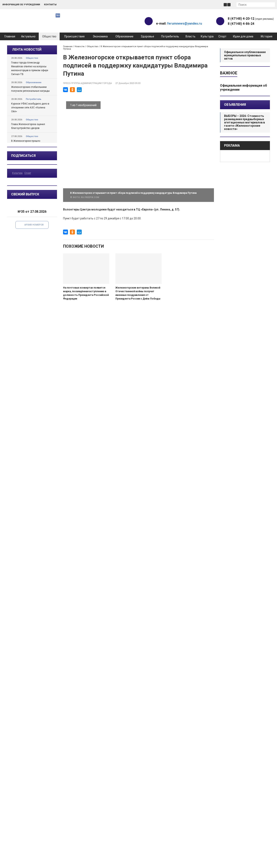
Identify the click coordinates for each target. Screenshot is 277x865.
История (266, 36)
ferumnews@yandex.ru (184, 23)
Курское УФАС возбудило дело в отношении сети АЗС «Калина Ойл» (30, 107)
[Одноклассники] (72, 89)
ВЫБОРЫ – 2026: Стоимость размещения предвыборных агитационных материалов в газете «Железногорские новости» (244, 122)
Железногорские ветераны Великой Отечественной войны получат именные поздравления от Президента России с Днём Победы (137, 293)
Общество (49, 36)
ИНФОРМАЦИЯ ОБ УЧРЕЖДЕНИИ (21, 4)
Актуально (28, 36)
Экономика (100, 36)
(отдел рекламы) (251, 19)
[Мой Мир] (79, 89)
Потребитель (170, 36)
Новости (79, 46)
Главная (9, 36)
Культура (207, 36)
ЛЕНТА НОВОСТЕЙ (26, 49)
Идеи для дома (243, 36)
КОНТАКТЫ (50, 4)
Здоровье (147, 36)
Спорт (222, 36)
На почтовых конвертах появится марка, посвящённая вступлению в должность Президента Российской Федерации (86, 293)
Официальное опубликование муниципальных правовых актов (245, 55)
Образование (124, 36)
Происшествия (74, 36)
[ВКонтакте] (65, 89)
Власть (190, 36)
